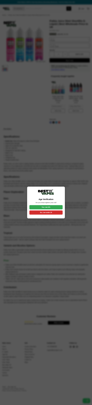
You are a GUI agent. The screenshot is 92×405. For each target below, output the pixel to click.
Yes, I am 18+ (46, 207)
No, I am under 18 (46, 212)
